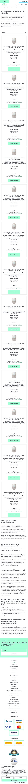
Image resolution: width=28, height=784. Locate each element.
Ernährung (14, 668)
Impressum (24, 782)
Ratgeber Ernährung (14, 705)
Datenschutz (17, 782)
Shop (5, 1)
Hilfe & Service (14, 675)
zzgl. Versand (18, 65)
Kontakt (14, 678)
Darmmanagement (14, 666)
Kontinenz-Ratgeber (14, 701)
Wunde (14, 670)
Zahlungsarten (14, 716)
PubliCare (14, 673)
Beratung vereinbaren (14, 695)
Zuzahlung (14, 686)
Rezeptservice (14, 684)
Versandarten (14, 738)
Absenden (14, 653)
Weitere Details (14, 69)
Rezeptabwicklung (14, 682)
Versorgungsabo (14, 688)
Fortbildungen (23, 1)
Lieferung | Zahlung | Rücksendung (14, 690)
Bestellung (14, 680)
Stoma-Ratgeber (14, 699)
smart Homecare (14, 710)
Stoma (14, 662)
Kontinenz (14, 664)
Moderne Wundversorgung (14, 708)
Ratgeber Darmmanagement (13, 703)
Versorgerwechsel (14, 692)
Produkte (14, 660)
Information (14, 697)
